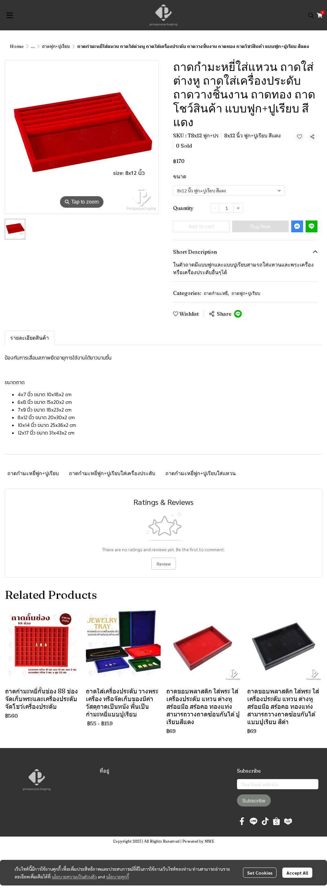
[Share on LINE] (238, 314)
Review (164, 564)
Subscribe (253, 800)
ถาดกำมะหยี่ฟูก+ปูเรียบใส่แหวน (200, 473)
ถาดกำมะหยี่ (216, 293)
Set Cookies (259, 873)
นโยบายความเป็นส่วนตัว (74, 876)
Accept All (297, 873)
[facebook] (242, 821)
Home (17, 46)
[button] (311, 15)
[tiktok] (265, 821)
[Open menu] (9, 15)
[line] (253, 821)
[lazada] (288, 821)
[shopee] (276, 821)
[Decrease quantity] (214, 208)
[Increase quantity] (238, 208)
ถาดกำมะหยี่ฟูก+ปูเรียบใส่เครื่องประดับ (112, 473)
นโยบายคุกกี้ (117, 876)
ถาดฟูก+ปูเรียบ (56, 46)
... (33, 46)
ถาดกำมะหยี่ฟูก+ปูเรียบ (33, 473)
